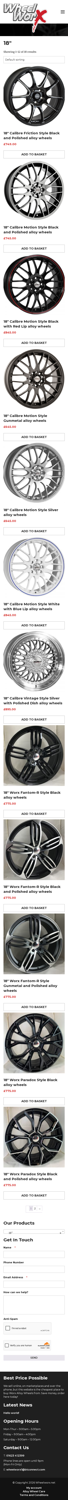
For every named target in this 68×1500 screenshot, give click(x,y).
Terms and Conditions (34, 1495)
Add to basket (34, 154)
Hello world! (11, 1412)
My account (34, 1487)
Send (34, 1357)
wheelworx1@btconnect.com (25, 1469)
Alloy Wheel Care (34, 1491)
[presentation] (27, 1328)
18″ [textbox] (33, 1232)
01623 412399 (15, 1455)
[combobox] (34, 1231)
